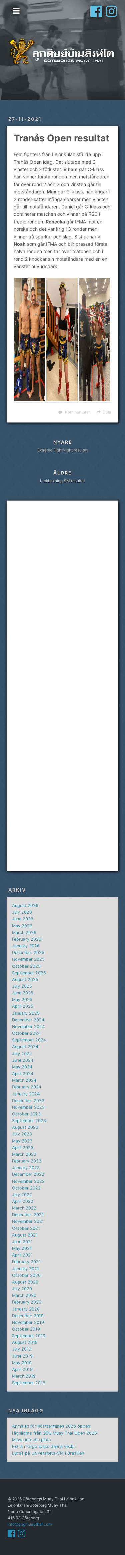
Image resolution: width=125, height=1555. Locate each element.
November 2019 (28, 1322)
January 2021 (25, 1268)
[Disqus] (62, 596)
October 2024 (26, 1033)
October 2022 (26, 1188)
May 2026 (22, 925)
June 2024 (22, 1060)
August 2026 (25, 905)
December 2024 (28, 1019)
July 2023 (22, 1133)
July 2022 (22, 1194)
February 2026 (26, 939)
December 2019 (28, 1315)
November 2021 (28, 1221)
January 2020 (26, 1309)
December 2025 (28, 952)
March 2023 (24, 1154)
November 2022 (28, 1181)
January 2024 (26, 1093)
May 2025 (22, 999)
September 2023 (29, 1120)
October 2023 (26, 1113)
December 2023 (28, 1100)
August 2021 (25, 1235)
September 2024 (29, 1039)
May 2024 (22, 1066)
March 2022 (24, 1208)
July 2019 (21, 1349)
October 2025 (26, 966)
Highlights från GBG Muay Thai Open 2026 (54, 1433)
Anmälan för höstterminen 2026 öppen (51, 1426)
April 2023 (22, 1147)
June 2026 (22, 918)
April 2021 (22, 1255)
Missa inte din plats (31, 1439)
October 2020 (26, 1275)
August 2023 (25, 1127)
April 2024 (22, 1073)
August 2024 (25, 1046)
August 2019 (25, 1342)
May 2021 (22, 1248)
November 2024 (28, 1026)
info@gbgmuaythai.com (30, 1524)
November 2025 (28, 959)
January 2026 (26, 945)
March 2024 (24, 1080)
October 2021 (26, 1228)
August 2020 (25, 1282)
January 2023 (26, 1167)
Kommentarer (77, 412)
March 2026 (24, 932)
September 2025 (29, 972)
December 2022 (28, 1174)
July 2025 (22, 986)
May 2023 (22, 1140)
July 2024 (22, 1053)
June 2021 (22, 1241)
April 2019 (22, 1369)
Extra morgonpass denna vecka (44, 1446)
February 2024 (26, 1086)
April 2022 (22, 1201)
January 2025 (26, 1013)
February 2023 (26, 1160)
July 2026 (22, 912)
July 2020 (22, 1288)
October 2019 (26, 1329)
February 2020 (26, 1302)
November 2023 (28, 1107)
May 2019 (22, 1362)
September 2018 (28, 1382)
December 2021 (28, 1214)
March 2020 (24, 1295)
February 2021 (26, 1261)
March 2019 (24, 1376)
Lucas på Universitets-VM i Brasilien (48, 1453)
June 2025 (22, 992)
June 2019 (22, 1356)
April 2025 (22, 1006)
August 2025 (25, 979)
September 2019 (28, 1335)
